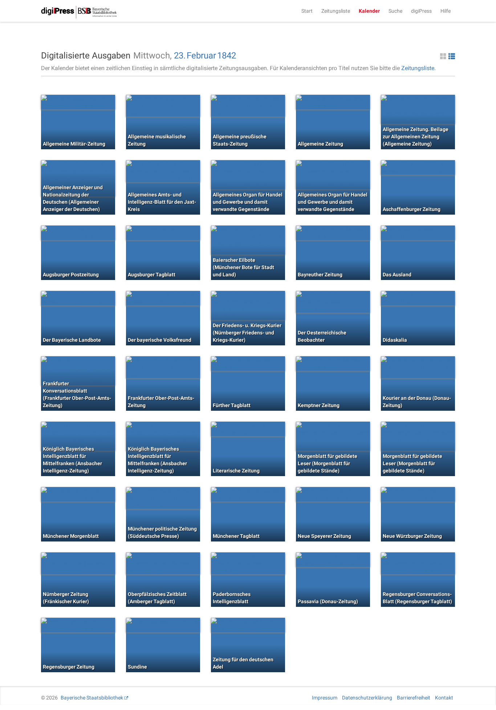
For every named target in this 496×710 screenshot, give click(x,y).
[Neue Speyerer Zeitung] (333, 494)
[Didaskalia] (418, 298)
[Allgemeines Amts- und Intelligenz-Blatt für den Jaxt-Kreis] (163, 171)
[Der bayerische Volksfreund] (163, 298)
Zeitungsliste (335, 11)
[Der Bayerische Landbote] (78, 298)
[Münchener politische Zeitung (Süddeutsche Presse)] (163, 498)
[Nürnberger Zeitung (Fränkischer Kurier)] (78, 563)
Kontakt (444, 698)
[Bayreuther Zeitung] (333, 233)
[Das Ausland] (418, 233)
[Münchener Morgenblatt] (78, 494)
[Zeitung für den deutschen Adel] (248, 625)
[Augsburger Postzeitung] (78, 233)
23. (180, 55)
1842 (226, 55)
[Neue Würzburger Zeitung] (418, 494)
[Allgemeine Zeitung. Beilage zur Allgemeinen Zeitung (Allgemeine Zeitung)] (418, 109)
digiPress (421, 11)
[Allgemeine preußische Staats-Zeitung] (248, 106)
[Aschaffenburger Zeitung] (418, 167)
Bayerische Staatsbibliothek (92, 698)
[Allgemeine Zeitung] (333, 102)
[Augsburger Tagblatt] (163, 233)
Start (307, 11)
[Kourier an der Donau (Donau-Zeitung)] (418, 367)
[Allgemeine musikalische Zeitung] (163, 106)
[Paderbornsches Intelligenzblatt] (248, 563)
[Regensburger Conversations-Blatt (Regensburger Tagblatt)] (418, 563)
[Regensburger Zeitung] (78, 625)
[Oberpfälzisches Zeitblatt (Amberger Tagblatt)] (163, 563)
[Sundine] (163, 625)
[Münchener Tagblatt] (248, 494)
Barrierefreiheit (413, 698)
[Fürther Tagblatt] (248, 363)
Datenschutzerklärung (367, 698)
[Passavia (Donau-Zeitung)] (333, 559)
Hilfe (445, 11)
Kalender (369, 11)
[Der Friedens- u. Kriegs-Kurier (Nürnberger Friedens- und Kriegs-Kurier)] (248, 305)
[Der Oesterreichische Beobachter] (333, 302)
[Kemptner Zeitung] (333, 363)
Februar (201, 55)
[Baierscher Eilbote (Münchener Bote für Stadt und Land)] (248, 240)
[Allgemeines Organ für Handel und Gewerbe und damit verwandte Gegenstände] (248, 174)
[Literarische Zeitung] (248, 429)
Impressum (324, 698)
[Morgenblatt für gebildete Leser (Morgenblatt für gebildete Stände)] (333, 436)
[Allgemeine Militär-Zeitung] (78, 102)
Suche (395, 11)
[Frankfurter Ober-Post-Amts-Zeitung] (163, 367)
